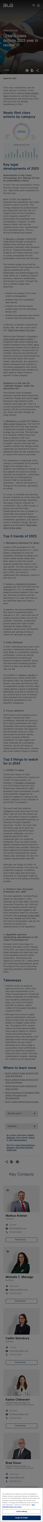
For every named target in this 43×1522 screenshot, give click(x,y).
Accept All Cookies (21, 1518)
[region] (21, 1505)
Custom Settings (21, 1511)
